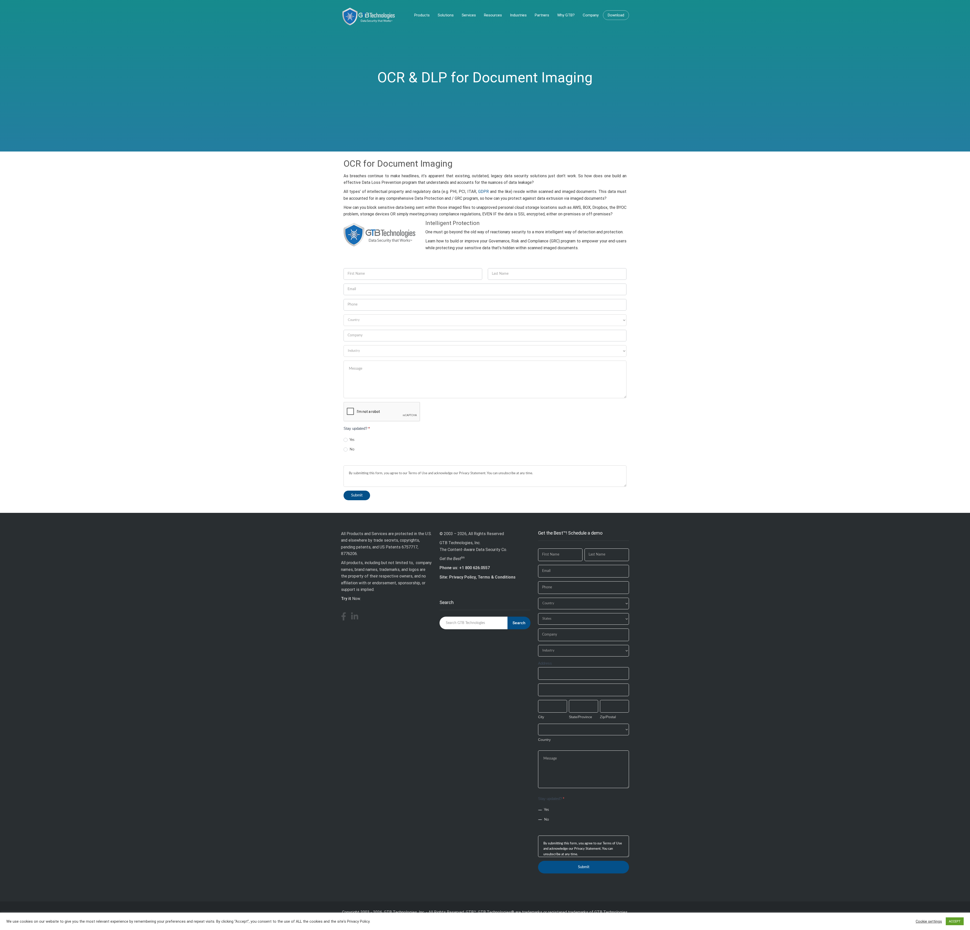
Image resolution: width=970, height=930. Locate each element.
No (351, 449)
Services (469, 15)
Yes (351, 440)
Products (422, 15)
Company (591, 15)
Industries (518, 15)
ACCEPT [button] (955, 921)
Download (616, 15)
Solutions (446, 15)
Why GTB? (566, 15)
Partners (542, 15)
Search (519, 623)
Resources (493, 15)
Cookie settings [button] (929, 921)
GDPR (483, 191)
